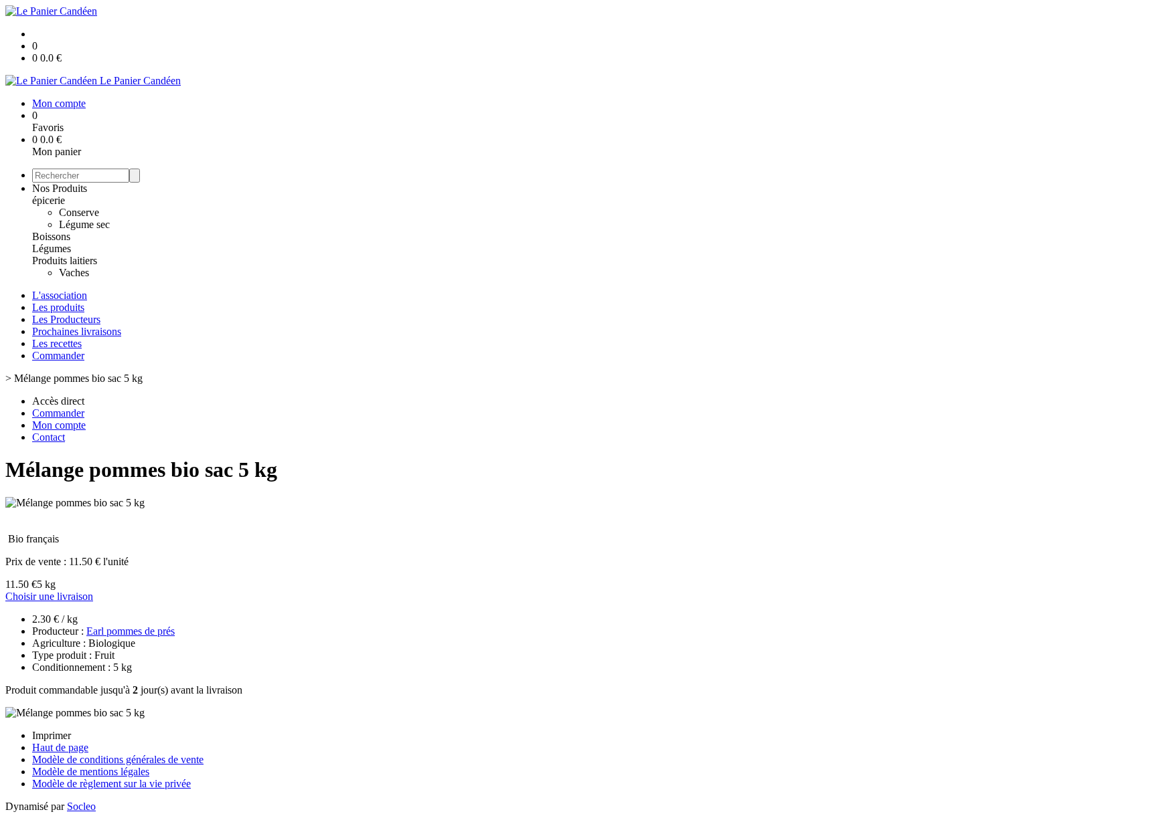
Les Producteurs (66, 319)
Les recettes (57, 343)
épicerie (48, 200)
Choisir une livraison (49, 596)
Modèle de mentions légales (90, 771)
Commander (58, 355)
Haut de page (60, 747)
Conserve (79, 212)
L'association (59, 295)
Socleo (81, 806)
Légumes (51, 248)
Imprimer (51, 735)
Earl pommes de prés (130, 631)
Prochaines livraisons (76, 331)
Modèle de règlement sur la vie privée (111, 783)
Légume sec (84, 224)
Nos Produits (59, 188)
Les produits (58, 307)
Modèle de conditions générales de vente (118, 759)
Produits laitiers (64, 260)
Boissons (51, 236)
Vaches (74, 272)
